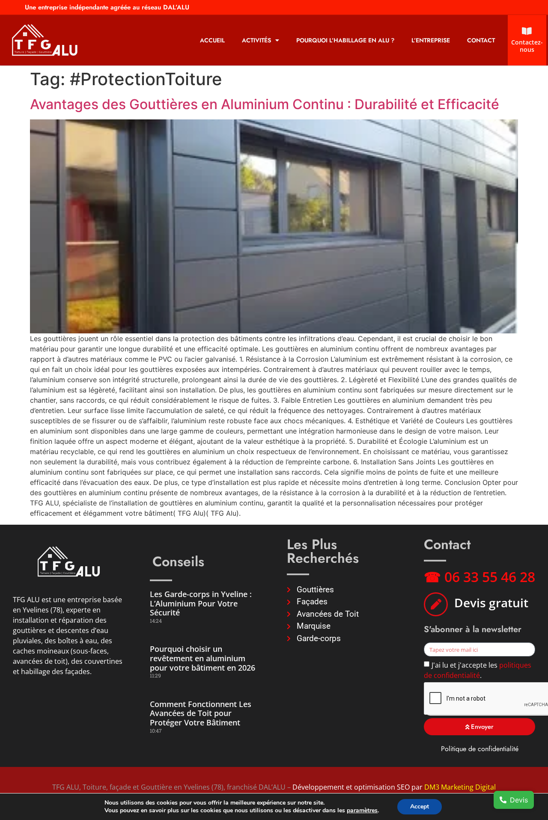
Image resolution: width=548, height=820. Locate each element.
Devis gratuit (491, 602)
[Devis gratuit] (436, 604)
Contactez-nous (527, 45)
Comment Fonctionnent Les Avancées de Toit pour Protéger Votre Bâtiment (200, 713)
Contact (481, 40)
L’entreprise (430, 40)
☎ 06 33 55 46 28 (479, 576)
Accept (419, 806)
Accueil (212, 40)
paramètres (362, 810)
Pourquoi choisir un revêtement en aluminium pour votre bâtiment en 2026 (202, 658)
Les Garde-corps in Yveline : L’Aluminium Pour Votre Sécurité (201, 603)
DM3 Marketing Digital (460, 787)
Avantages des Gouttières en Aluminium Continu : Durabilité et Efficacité (264, 104)
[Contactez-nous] (527, 31)
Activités (256, 40)
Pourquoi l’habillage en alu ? (345, 40)
